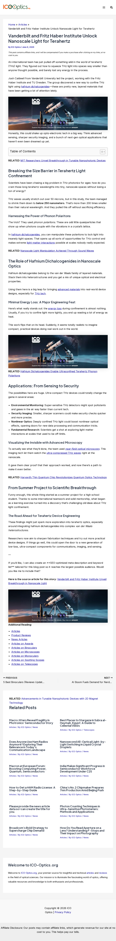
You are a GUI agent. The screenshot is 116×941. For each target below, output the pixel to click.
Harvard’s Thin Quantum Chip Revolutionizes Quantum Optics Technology (63, 477)
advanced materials (69, 289)
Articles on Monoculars (25, 655)
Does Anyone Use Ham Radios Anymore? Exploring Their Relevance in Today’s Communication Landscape (28, 746)
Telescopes (89, 730)
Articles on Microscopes (25, 651)
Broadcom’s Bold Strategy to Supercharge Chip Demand (28, 829)
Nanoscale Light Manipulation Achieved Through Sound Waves (57, 250)
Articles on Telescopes (24, 664)
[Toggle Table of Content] (101, 151)
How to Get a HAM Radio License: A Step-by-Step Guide (32, 789)
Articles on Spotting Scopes (27, 659)
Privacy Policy (63, 912)
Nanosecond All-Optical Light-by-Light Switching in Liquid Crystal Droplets (83, 744)
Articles (15, 631)
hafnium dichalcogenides (35, 86)
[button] (111, 7)
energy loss (55, 308)
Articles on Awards (22, 643)
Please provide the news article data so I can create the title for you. (29, 808)
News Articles (19, 639)
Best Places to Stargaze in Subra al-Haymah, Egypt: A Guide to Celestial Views (83, 722)
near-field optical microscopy (82, 448)
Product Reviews (21, 635)
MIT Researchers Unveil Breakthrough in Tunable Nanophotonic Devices (63, 160)
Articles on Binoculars (24, 647)
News (35, 727)
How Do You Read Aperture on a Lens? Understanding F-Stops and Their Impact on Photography (82, 830)
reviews (103, 873)
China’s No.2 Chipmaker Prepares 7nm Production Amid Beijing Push (82, 789)
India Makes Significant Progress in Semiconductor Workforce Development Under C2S (82, 768)
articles (90, 873)
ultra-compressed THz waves (64, 452)
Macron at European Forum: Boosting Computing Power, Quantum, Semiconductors (27, 768)
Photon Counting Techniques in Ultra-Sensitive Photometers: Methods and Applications (80, 808)
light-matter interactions (41, 242)
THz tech (40, 293)
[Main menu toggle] (103, 7)
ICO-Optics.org (29, 873)
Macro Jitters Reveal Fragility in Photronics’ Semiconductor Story (31, 721)
